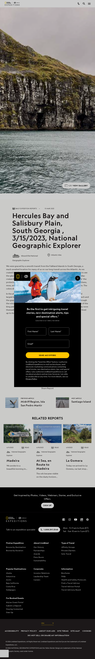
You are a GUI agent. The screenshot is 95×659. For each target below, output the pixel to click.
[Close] (77, 278)
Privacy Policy (31, 379)
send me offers (47, 355)
